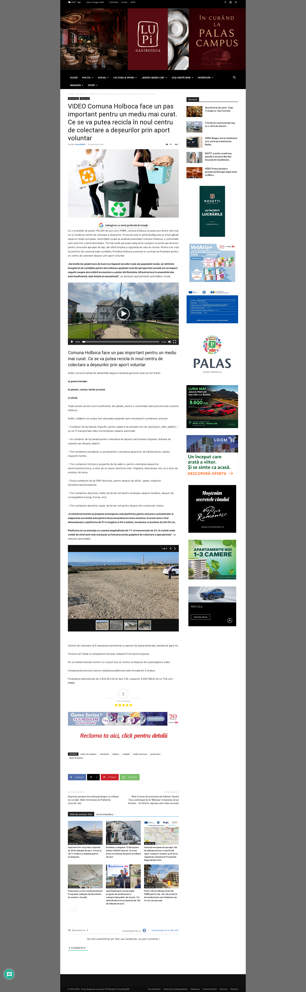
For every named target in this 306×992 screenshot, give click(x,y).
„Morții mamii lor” (153, 77)
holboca (115, 754)
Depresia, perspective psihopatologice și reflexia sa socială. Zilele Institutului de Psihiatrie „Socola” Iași (93, 800)
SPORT (91, 85)
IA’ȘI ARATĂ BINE (181, 77)
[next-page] (75, 910)
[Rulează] (72, 341)
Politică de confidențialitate (175, 989)
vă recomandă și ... (105, 814)
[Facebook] (225, 2)
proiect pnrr (155, 754)
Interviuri (224, 989)
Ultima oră (85, 98)
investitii (126, 754)
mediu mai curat (140, 754)
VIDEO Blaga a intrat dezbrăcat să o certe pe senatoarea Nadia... (221, 141)
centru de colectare (88, 754)
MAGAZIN (75, 85)
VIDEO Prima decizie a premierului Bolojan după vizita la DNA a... (221, 171)
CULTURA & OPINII (123, 77)
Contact (124, 2)
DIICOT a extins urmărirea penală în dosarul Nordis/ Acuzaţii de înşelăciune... (218, 156)
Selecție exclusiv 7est (81, 814)
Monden (234, 989)
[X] (235, 2)
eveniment (104, 754)
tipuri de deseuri (76, 758)
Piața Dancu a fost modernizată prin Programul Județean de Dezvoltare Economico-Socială (85, 894)
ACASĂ (74, 77)
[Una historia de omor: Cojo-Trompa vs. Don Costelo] (194, 111)
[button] (234, 77)
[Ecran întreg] (174, 341)
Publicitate (113, 2)
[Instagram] (230, 2)
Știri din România (113, 843)
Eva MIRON (80, 144)
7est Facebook (154, 989)
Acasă (70, 94)
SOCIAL (102, 77)
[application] (123, 314)
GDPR (133, 2)
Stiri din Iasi (81, 94)
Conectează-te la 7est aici (164, 930)
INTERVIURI (204, 77)
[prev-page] (70, 910)
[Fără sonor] (169, 341)
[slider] (120, 342)
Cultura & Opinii (210, 989)
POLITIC (86, 77)
